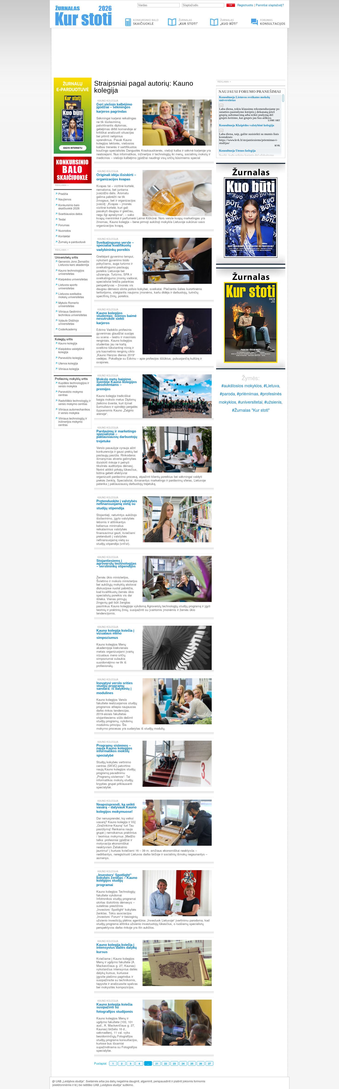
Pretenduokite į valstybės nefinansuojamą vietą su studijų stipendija (116, 504)
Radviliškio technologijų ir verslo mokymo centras (74, 402)
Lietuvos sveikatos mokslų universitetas (71, 295)
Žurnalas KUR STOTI (178, 19)
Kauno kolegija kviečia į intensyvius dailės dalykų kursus (116, 948)
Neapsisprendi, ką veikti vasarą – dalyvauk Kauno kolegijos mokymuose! (116, 807)
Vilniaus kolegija (68, 369)
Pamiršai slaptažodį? (270, 5)
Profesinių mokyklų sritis (71, 378)
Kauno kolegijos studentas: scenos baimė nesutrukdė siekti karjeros (116, 318)
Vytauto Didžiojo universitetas (68, 322)
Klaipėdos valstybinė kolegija (71, 350)
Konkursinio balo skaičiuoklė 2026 (69, 206)
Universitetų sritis (66, 257)
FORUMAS (253, 19)
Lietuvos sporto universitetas (67, 286)
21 (156, 1063)
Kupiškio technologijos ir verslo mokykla (73, 384)
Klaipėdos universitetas (73, 279)
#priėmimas (247, 393)
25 (191, 1063)
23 (174, 1063)
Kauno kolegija (67, 343)
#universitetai (250, 402)
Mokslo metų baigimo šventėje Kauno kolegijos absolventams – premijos (116, 384)
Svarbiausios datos (70, 214)
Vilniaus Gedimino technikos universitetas (72, 313)
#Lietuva (271, 385)
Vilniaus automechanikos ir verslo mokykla (74, 410)
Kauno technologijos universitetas (71, 272)
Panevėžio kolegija (70, 358)
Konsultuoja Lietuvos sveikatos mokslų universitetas (244, 98)
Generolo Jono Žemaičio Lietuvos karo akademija (73, 263)
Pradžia (63, 194)
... (148, 1063)
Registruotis (245, 5)
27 (209, 1063)
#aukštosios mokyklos (241, 385)
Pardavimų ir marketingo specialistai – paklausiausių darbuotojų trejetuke (116, 436)
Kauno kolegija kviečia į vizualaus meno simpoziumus (115, 634)
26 (200, 1063)
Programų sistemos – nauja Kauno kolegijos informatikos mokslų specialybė (114, 750)
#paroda (227, 393)
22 (165, 1063)
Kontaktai (64, 236)
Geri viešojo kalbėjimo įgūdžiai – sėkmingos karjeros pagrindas (114, 107)
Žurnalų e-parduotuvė (72, 242)
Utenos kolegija (68, 363)
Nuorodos (64, 230)
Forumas (63, 225)
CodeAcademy (67, 329)
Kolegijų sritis (64, 339)
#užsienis (273, 402)
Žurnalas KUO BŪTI (218, 19)
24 (183, 1063)
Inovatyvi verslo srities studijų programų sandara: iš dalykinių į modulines (114, 688)
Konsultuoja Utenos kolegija (237, 150)
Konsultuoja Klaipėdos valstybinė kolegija (246, 125)
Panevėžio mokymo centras (70, 393)
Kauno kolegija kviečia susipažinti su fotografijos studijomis (114, 1007)
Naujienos (64, 199)
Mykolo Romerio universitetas (68, 304)
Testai (62, 219)
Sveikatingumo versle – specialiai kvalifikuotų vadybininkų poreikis (115, 246)
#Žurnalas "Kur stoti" (251, 410)
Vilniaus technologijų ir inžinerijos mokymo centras (72, 421)
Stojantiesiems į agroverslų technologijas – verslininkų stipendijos (116, 563)
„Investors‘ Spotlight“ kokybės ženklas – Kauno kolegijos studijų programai (116, 880)
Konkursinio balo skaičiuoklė (142, 19)
